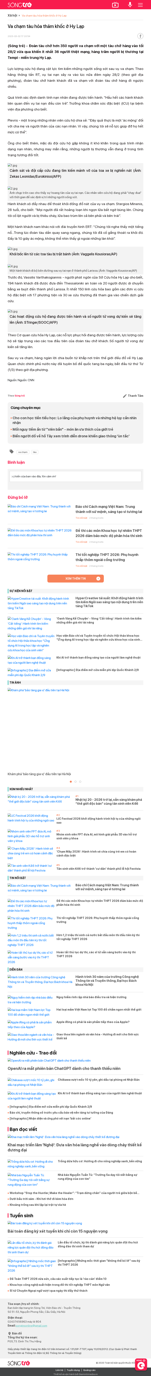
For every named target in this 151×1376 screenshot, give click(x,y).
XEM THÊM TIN (75, 578)
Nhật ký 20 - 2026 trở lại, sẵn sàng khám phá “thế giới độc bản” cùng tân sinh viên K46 (109, 802)
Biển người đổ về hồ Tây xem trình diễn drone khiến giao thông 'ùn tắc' (71, 436)
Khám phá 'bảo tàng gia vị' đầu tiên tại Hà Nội (39, 774)
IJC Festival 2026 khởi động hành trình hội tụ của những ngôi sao (98, 820)
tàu (35, 452)
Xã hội (12, 15)
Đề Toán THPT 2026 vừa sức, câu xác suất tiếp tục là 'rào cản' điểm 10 (58, 1278)
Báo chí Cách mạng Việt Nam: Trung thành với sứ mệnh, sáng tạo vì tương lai (109, 509)
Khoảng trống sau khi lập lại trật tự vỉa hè (38, 1204)
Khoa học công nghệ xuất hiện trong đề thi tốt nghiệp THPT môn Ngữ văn (60, 1284)
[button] (70, 782)
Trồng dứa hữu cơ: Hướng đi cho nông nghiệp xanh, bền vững (100, 1161)
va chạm (23, 452)
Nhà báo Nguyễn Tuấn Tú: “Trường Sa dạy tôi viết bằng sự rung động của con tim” (97, 1176)
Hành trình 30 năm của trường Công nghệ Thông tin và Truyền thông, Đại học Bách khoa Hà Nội (107, 981)
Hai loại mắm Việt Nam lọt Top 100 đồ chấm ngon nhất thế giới (98, 1009)
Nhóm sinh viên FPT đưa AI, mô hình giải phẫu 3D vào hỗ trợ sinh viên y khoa (96, 836)
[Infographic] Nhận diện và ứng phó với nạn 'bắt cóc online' (50, 1118)
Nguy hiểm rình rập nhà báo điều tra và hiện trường (91, 997)
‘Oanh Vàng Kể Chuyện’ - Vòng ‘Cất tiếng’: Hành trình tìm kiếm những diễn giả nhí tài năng (99, 620)
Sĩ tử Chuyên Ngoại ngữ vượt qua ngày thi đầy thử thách (48, 1290)
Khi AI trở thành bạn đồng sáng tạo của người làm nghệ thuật (98, 657)
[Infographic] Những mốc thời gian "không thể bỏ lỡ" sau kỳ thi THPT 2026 (99, 1262)
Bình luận (16, 462)
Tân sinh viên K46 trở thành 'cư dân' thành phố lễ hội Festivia (98, 868)
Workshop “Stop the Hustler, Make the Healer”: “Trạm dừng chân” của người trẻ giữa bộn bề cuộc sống (73, 1193)
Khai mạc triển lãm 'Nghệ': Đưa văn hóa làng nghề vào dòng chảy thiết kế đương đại (75, 1147)
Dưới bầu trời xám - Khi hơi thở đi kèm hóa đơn (41, 1198)
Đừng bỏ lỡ (18, 497)
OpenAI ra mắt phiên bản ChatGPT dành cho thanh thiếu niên (64, 1068)
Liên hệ (59, 1370)
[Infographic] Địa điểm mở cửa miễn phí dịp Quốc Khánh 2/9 (97, 670)
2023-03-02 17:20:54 (19, 36)
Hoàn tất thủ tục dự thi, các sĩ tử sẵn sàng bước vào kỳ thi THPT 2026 (96, 954)
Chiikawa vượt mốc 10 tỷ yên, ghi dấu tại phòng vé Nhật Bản (99, 1079)
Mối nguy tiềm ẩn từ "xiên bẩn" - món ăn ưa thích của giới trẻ (63, 429)
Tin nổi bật (81, 518)
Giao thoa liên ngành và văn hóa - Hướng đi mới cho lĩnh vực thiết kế (97, 1036)
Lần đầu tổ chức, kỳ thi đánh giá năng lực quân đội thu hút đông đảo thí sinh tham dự (98, 1244)
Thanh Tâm (135, 395)
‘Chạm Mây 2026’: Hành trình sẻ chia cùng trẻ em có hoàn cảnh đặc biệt (96, 853)
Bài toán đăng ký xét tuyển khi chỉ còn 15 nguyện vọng (58, 1231)
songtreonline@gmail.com (31, 1325)
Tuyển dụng (73, 1370)
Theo (16, 395)
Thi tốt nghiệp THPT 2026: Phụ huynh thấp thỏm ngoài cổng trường (107, 557)
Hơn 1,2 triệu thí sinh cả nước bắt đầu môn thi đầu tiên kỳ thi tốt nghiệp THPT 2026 (98, 937)
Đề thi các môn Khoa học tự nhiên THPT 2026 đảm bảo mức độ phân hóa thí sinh (109, 533)
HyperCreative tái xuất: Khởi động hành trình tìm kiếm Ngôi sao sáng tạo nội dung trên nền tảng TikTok (109, 602)
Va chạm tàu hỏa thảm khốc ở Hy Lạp (44, 15)
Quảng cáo (89, 1370)
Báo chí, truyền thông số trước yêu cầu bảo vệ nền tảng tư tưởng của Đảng (61, 1112)
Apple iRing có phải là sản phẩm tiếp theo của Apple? (93, 1022)
